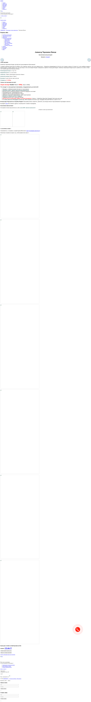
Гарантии (4, 48)
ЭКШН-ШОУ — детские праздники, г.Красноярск (12, 678)
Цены (4, 8)
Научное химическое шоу (7, 667)
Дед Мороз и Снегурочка (7, 34)
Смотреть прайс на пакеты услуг (6, 650)
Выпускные (5, 4)
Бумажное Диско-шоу (8, 45)
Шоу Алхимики (7, 42)
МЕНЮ (1, 0)
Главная (4, 2)
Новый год (4, 9)
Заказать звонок (3, 20)
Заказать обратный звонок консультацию (7, 654)
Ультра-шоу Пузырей (8, 43)
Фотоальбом (5, 47)
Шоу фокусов (7, 41)
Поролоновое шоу (8, 39)
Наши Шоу (4, 5)
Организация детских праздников (9, 665)
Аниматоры (5, 3)
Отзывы (4, 7)
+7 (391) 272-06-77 (3, 15)
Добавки (4, 46)
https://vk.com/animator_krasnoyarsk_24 (33, 130)
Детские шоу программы (7, 38)
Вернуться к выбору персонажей (6, 652)
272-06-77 (48, 57)
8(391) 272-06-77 (3, 669)
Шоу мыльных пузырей (7, 666)
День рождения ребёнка (7, 35)
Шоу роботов (7, 44)
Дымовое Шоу (7, 40)
